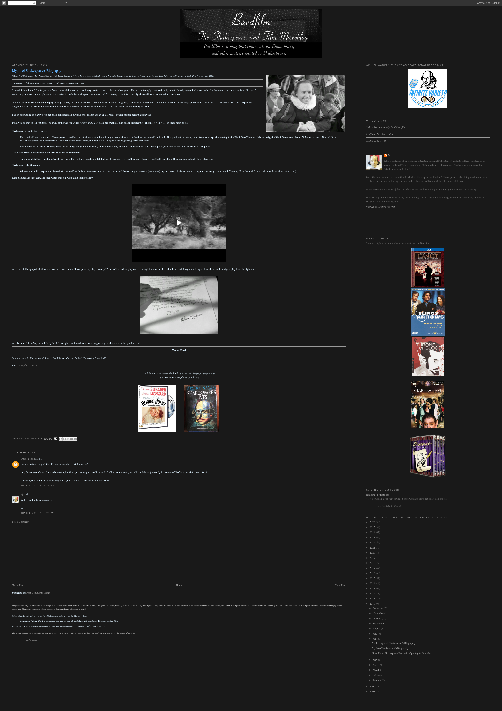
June (375, 638)
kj (22, 494)
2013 (373, 588)
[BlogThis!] (64, 439)
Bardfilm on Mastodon (377, 494)
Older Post (340, 585)
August (377, 628)
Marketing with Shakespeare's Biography (394, 643)
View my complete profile (380, 207)
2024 (373, 532)
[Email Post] (55, 438)
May (375, 659)
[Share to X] (68, 439)
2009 (373, 686)
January (377, 680)
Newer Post (18, 585)
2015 (373, 578)
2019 (373, 558)
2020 (373, 552)
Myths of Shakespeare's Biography (390, 648)
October (377, 618)
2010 (373, 603)
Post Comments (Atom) (38, 592)
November (378, 613)
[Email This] (61, 439)
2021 (373, 547)
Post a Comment (20, 521)
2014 (373, 583)
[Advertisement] (129, 553)
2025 (373, 527)
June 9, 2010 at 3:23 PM (38, 485)
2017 (373, 568)
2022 (373, 542)
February (378, 675)
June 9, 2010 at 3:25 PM (38, 513)
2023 (373, 537)
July (375, 633)
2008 (373, 691)
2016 (373, 573)
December (378, 608)
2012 (373, 593)
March (376, 670)
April (376, 665)
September (379, 623)
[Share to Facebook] (72, 439)
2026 (373, 522)
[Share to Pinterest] (75, 439)
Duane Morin (28, 458)
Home (179, 585)
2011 (373, 598)
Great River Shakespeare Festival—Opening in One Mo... (402, 653)
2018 (373, 563)
